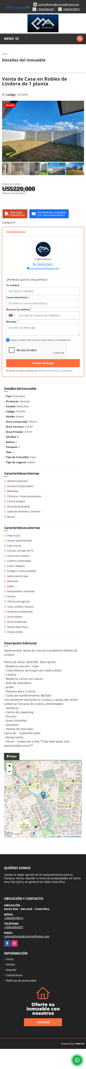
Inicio (5, 53)
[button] (80, 104)
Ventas (10, 964)
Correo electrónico (17, 297)
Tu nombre (13, 285)
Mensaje (12, 321)
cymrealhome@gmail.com (44, 268)
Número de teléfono (19, 309)
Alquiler (11, 970)
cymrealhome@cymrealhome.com (58, 4)
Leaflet (51, 836)
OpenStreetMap (73, 836)
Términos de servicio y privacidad (55, 370)
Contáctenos (14, 975)
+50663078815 (71, 9)
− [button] (9, 771)
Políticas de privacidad (21, 980)
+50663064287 (45, 9)
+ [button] (9, 765)
